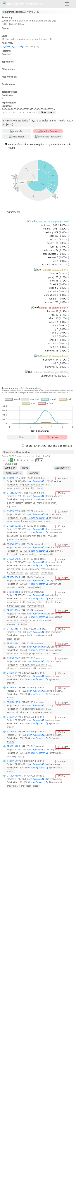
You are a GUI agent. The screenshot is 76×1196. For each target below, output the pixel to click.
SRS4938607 (13, 628)
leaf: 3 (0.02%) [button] (59, 363)
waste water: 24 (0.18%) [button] (54, 250)
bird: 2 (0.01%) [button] (59, 336)
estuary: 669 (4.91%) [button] (56, 232)
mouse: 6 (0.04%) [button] (58, 322)
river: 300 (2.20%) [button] (58, 239)
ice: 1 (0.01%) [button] (60, 261)
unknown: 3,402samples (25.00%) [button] (51, 372)
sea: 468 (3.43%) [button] (58, 235)
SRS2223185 (13, 746)
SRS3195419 (13, 673)
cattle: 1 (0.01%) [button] (58, 347)
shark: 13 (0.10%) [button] (58, 318)
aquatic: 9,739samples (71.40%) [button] (52, 221)
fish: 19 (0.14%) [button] (59, 314)
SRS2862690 (13, 511)
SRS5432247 (13, 658)
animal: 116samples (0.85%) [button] (54, 307)
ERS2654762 (13, 643)
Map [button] (21, 131)
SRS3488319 (13, 544)
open (30, 481)
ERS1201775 (13, 702)
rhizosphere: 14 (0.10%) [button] (54, 359)
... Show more (47, 112)
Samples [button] (54, 131)
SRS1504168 (13, 592)
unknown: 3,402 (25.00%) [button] (54, 375)
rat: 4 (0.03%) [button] (60, 325)
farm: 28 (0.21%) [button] (58, 273)
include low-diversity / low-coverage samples (48, 445)
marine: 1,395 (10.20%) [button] (55, 228)
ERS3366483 (13, 559)
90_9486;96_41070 (11, 46)
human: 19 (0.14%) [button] (57, 311)
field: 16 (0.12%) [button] (58, 280)
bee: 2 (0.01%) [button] (59, 332)
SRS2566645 (13, 577)
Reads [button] (21, 136)
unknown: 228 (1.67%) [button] (55, 302)
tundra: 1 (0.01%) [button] (58, 298)
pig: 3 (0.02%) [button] (60, 329)
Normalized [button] (52, 437)
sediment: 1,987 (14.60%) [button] (53, 225)
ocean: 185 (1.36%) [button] (57, 243)
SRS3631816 (13, 478)
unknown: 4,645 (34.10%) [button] (54, 264)
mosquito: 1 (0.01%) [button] (56, 343)
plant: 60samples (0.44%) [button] (55, 356)
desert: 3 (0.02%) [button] (58, 287)
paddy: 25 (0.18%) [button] (57, 277)
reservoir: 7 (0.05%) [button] (57, 257)
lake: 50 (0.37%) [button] (58, 246)
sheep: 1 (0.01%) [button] (58, 339)
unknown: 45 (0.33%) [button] (56, 350)
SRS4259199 (13, 775)
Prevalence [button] (55, 136)
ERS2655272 (13, 526)
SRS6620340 (13, 493)
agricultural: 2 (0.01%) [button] (55, 295)
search (38, 481)
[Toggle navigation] (67, 4)
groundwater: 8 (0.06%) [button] (55, 253)
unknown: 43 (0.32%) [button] (56, 366)
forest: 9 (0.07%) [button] (58, 284)
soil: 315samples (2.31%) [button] (56, 270)
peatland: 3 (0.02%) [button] (57, 291)
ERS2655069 (13, 610)
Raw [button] (21, 437)
